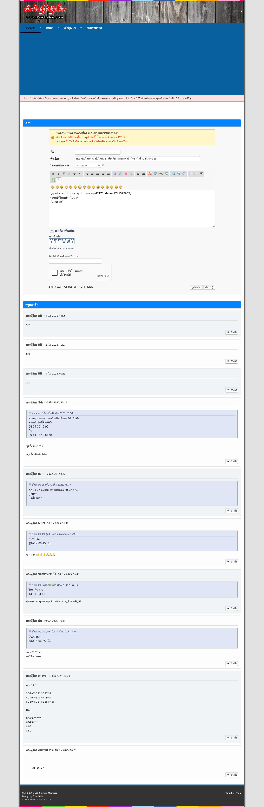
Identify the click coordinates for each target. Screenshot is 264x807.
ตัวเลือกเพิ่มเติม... (65, 231)
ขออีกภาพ (68, 248)
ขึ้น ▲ (239, 793)
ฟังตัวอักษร (55, 248)
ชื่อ (52, 152)
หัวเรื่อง (54, 159)
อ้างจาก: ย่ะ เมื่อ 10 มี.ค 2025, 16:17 (51, 484)
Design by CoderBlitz (32, 796)
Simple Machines (49, 793)
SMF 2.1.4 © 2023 (31, 793)
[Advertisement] (132, 64)
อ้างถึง (234, 332)
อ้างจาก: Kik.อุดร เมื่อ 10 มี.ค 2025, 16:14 (54, 534)
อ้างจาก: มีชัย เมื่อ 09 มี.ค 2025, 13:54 (52, 413)
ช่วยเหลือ (229, 793)
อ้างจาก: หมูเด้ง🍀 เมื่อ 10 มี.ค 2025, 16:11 (55, 585)
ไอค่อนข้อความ (59, 165)
